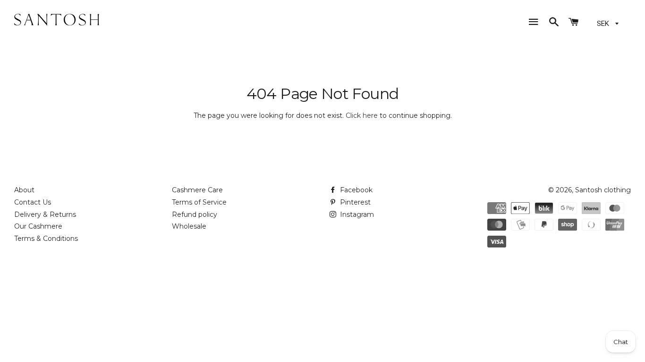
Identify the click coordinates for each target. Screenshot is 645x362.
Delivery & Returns (45, 214)
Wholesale (189, 226)
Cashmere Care (197, 190)
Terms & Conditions (46, 238)
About (24, 190)
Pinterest (354, 202)
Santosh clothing (603, 190)
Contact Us (32, 202)
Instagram (356, 214)
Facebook (355, 190)
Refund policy (194, 214)
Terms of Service (199, 202)
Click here (362, 115)
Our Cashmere (38, 226)
